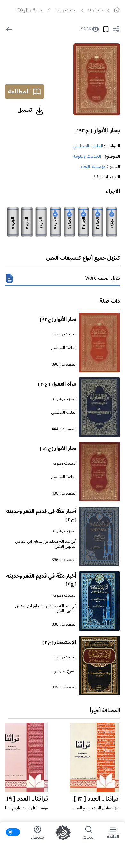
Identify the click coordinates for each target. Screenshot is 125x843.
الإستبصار (59, 642)
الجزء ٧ (27, 223)
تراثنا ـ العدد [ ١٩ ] (25, 799)
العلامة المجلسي (88, 146)
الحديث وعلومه (65, 10)
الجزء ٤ (69, 223)
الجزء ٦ (41, 223)
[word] (9, 278)
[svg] (116, 9)
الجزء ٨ (13, 223)
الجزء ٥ (55, 223)
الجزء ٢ (97, 223)
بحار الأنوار (98, 130)
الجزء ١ (111, 223)
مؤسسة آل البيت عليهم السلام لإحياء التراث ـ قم (95, 810)
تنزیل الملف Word (102, 278)
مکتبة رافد (95, 10)
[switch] (13, 832)
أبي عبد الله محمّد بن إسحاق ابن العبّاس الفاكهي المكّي (45, 544)
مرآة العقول (57, 383)
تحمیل (24, 110)
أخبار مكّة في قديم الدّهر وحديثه (41, 515)
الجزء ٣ (83, 223)
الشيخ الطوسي (65, 671)
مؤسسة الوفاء (93, 166)
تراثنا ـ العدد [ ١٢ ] (96, 799)
